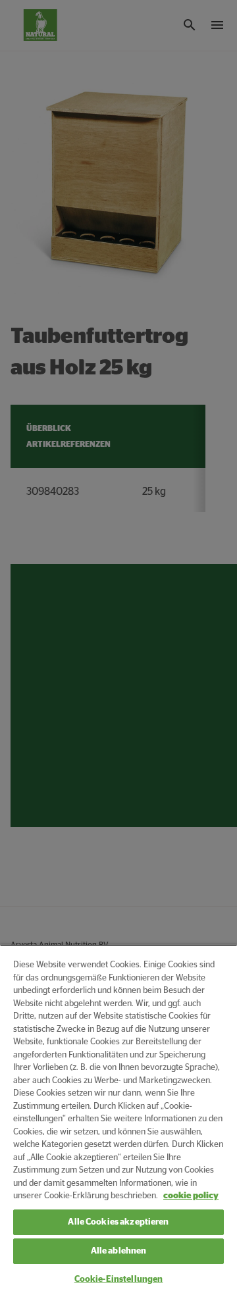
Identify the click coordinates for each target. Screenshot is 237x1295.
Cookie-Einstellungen (118, 1279)
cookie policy (191, 1196)
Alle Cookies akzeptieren (118, 1222)
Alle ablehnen (119, 1251)
